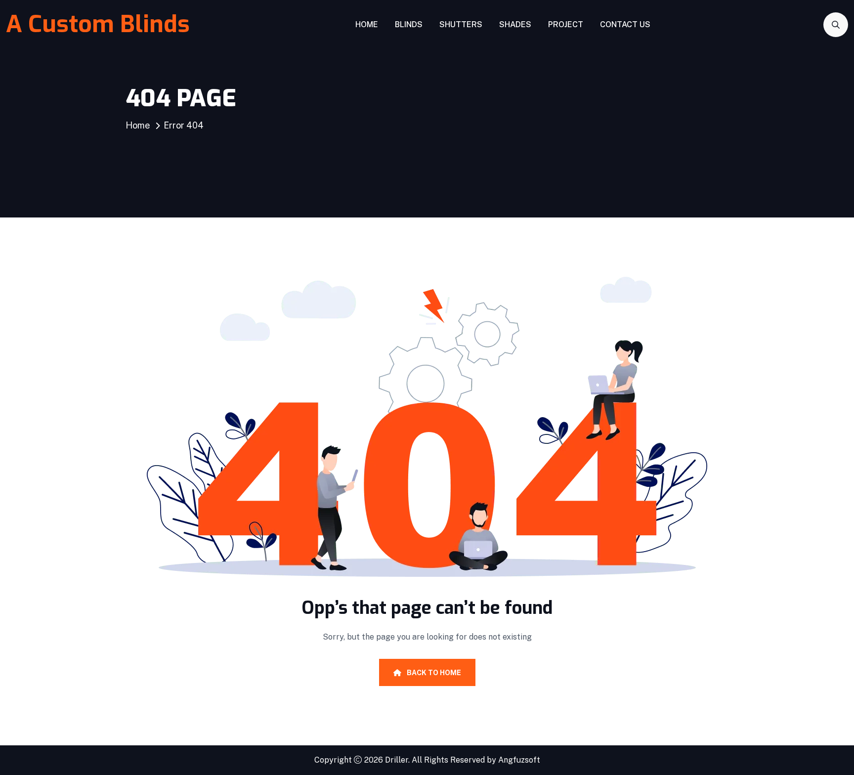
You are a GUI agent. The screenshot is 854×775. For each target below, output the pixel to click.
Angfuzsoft (519, 760)
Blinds (409, 24)
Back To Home (433, 673)
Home (366, 24)
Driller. (397, 760)
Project (565, 24)
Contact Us (625, 24)
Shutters (460, 24)
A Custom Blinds (98, 24)
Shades (515, 24)
